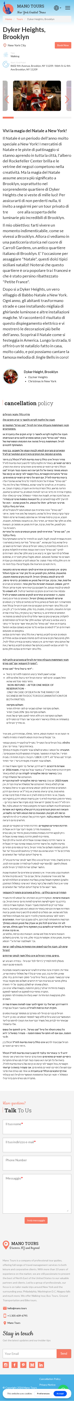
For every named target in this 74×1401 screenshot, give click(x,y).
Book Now (63, 45)
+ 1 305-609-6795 (15, 1316)
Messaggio (13, 1178)
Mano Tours (30, 6)
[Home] (8, 7)
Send (64, 1353)
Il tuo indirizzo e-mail (20, 1142)
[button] (6, 100)
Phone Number (16, 1160)
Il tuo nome (13, 1124)
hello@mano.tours (15, 1308)
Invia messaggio (36, 1220)
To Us (18, 1110)
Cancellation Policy (50, 1378)
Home (8, 19)
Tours (19, 19)
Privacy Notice (47, 1384)
